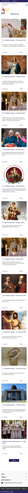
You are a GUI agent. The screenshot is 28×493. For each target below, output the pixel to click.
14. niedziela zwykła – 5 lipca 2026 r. (13, 259)
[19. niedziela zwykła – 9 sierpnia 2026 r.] (14, 64)
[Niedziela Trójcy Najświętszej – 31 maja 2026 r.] (14, 429)
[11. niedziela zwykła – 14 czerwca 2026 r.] (14, 356)
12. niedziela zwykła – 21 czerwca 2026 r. (14, 332)
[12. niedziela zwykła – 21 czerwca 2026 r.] (14, 320)
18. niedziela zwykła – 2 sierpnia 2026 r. (13, 114)
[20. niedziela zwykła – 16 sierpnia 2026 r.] (14, 28)
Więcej (21, 52)
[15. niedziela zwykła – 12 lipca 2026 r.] (14, 210)
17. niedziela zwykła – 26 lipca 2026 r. (13, 149)
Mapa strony (24, 488)
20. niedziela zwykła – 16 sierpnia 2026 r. (14, 41)
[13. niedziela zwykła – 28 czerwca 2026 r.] (14, 283)
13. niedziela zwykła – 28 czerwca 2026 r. (14, 296)
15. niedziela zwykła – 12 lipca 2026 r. (13, 222)
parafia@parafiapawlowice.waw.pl (13, 482)
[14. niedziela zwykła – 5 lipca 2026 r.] (14, 247)
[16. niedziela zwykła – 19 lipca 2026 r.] (14, 174)
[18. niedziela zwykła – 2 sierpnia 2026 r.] (14, 101)
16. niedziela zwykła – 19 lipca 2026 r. (13, 186)
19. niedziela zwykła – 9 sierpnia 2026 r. (13, 77)
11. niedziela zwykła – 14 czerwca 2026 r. (14, 369)
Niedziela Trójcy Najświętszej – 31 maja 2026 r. (14, 442)
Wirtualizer (18, 488)
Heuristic (13, 488)
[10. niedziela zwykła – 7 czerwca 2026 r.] (14, 393)
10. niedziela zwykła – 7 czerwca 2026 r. (13, 405)
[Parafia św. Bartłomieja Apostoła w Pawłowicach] (10, 4)
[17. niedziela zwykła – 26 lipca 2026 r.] (14, 137)
